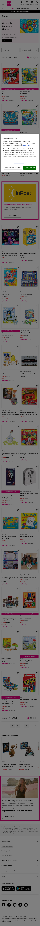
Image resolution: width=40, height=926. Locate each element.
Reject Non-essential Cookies (13, 167)
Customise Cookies (19, 163)
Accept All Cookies (30, 167)
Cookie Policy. (26, 145)
